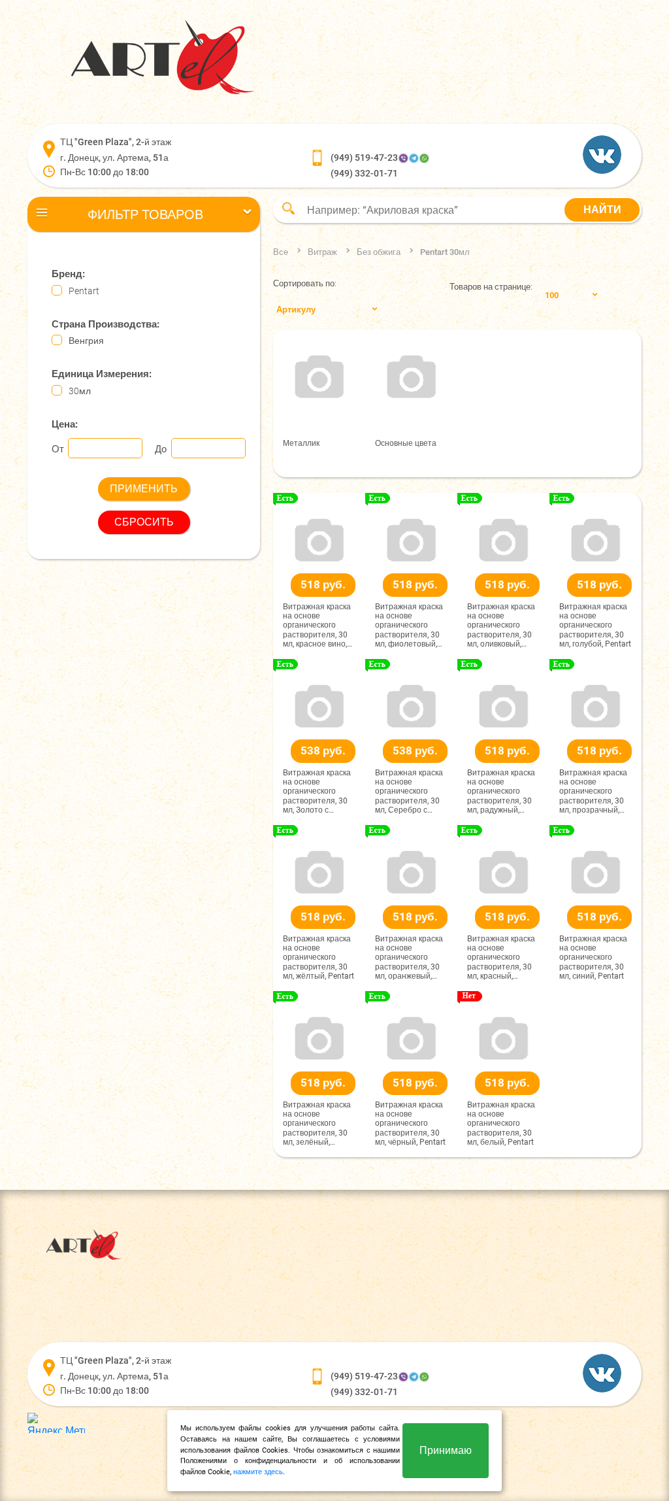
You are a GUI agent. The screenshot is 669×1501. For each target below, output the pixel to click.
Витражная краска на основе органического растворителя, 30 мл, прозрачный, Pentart (593, 791)
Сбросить (144, 522)
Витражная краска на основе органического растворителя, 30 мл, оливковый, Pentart (501, 625)
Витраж (322, 252)
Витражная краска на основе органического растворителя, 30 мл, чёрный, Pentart (410, 1123)
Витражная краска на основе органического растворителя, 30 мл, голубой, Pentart (595, 625)
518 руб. (323, 584)
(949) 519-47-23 (364, 157)
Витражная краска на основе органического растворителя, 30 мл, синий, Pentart (593, 957)
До (161, 449)
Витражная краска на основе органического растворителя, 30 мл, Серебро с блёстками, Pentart (409, 791)
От (58, 449)
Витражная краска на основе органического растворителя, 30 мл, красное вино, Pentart (317, 625)
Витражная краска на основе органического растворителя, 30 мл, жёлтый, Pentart (318, 957)
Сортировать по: (304, 283)
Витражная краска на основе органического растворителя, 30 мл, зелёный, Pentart (317, 1123)
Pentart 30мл (445, 252)
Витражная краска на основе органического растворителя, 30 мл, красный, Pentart (501, 957)
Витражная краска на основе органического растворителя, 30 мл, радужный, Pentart (501, 791)
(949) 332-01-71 (364, 173)
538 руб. (323, 750)
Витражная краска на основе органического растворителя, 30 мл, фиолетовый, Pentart (409, 625)
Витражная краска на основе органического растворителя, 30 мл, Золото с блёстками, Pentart (317, 791)
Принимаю (445, 1450)
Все (280, 252)
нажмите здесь (258, 1472)
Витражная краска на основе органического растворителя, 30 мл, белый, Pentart (501, 1123)
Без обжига (378, 252)
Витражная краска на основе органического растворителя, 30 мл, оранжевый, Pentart (409, 957)
